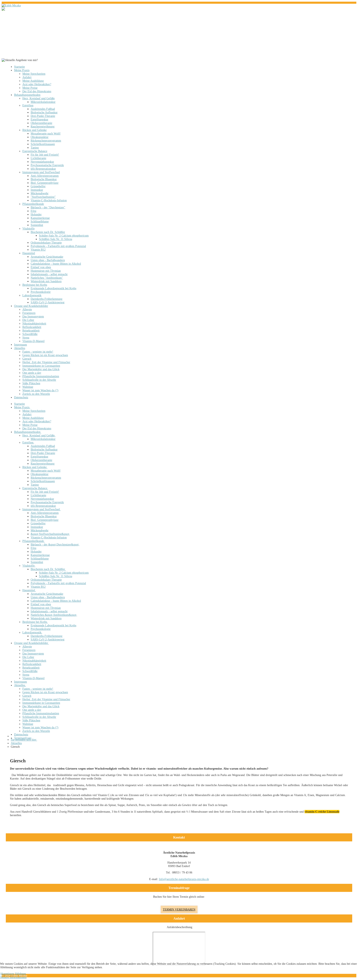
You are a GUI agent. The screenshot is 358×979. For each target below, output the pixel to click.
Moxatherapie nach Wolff (45, 133)
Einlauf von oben (41, 267)
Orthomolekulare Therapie (46, 242)
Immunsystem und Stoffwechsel (41, 172)
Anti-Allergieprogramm (45, 175)
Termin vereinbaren (179, 909)
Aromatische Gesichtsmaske (47, 256)
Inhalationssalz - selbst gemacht (49, 274)
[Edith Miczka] (11, 5)
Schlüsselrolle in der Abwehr (39, 379)
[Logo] (6, 9)
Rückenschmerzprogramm (46, 140)
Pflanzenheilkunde (33, 203)
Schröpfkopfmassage (43, 144)
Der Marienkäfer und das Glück (40, 369)
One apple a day (31, 372)
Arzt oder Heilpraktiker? (36, 84)
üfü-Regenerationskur (43, 168)
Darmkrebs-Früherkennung (46, 298)
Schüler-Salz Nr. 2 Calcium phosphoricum (64, 235)
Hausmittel (28, 253)
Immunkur (37, 189)
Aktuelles (19, 348)
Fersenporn (28, 313)
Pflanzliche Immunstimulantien (40, 376)
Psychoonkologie (41, 291)
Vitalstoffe (28, 228)
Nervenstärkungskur (42, 161)
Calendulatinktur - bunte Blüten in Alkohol (56, 263)
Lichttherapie (38, 158)
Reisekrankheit (31, 330)
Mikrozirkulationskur (43, 101)
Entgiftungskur (39, 119)
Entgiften (27, 105)
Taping (35, 147)
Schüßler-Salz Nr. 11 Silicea (55, 239)
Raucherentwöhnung (42, 126)
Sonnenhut (37, 225)
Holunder (36, 214)
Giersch (26, 358)
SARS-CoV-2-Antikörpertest (47, 302)
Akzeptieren (7, 973)
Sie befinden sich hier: (24, 739)
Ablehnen (20, 973)
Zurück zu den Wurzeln (36, 393)
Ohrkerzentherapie (41, 123)
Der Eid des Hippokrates (36, 91)
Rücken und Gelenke (34, 130)
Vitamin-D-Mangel (33, 341)
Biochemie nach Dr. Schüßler (48, 232)
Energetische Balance (34, 151)
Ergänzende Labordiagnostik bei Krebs (53, 288)
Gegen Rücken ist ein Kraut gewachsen (45, 355)
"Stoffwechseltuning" (43, 196)
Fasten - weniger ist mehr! (37, 351)
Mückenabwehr (39, 193)
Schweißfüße (29, 334)
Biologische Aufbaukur (44, 112)
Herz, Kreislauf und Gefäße (38, 98)
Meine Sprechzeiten (33, 73)
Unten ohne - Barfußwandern (48, 260)
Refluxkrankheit (31, 327)
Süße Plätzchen (31, 383)
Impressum (20, 344)
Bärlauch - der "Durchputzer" (48, 207)
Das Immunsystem (33, 316)
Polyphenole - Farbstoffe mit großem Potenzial (58, 246)
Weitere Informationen (13, 977)
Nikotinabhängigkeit (34, 323)
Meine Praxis (21, 70)
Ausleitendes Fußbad (43, 109)
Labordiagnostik (31, 295)
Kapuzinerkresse (40, 218)
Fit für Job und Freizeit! (45, 154)
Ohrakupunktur (39, 137)
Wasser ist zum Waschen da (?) (40, 390)
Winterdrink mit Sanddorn (46, 281)
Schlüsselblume (40, 221)
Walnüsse (27, 386)
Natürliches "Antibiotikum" (47, 277)
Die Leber (28, 320)
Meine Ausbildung (33, 80)
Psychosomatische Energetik (47, 165)
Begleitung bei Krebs (34, 284)
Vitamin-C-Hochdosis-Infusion (49, 200)
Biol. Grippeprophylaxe (44, 182)
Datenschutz (21, 397)
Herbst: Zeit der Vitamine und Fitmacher (46, 362)
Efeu (33, 211)
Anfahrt (26, 77)
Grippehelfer (38, 186)
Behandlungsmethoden (27, 94)
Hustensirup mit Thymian (46, 270)
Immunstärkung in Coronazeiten (41, 365)
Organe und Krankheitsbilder (31, 306)
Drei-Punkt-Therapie (43, 116)
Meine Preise (29, 87)
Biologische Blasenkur (44, 179)
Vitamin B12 (38, 249)
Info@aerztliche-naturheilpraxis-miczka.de (184, 879)
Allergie (27, 309)
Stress (25, 337)
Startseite (19, 66)
